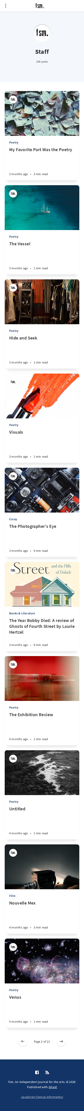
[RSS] (47, 1073)
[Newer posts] (22, 1041)
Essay (13, 519)
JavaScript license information (42, 1097)
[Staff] (13, 99)
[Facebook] (37, 1073)
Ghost (53, 1087)
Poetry (13, 142)
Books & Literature (22, 613)
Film (12, 896)
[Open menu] (5, 5)
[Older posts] (61, 1041)
